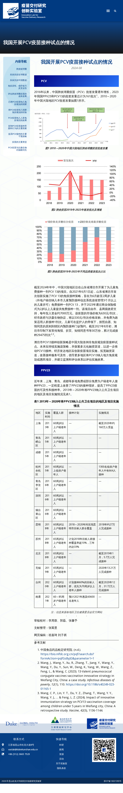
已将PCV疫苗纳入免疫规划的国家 (17, 103)
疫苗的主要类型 (19, 141)
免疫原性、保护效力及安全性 (17, 87)
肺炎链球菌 (21, 68)
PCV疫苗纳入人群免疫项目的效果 (17, 119)
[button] (108, 10)
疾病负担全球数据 (18, 74)
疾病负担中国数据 (18, 80)
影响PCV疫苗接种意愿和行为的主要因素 (17, 127)
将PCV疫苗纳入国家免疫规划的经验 (17, 111)
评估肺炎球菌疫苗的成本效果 (17, 95)
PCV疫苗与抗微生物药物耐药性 (17, 148)
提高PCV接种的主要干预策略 (17, 135)
